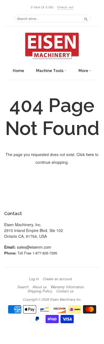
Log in (34, 279)
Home (18, 70)
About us (39, 287)
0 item (42, 7)
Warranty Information (67, 287)
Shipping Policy (39, 291)
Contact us (65, 291)
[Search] (86, 18)
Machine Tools (50, 70)
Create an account (57, 279)
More (83, 70)
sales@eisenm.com (34, 247)
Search (23, 287)
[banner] (52, 46)
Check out (65, 7)
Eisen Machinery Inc (65, 299)
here (90, 154)
